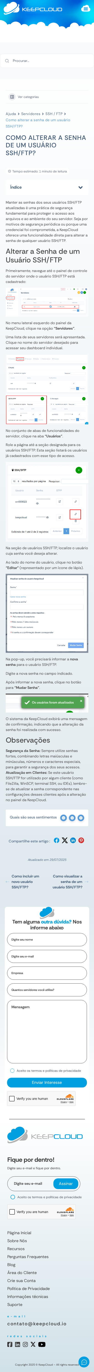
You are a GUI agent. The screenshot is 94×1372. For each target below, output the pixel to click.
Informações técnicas (27, 1296)
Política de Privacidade (28, 1288)
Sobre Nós (17, 1241)
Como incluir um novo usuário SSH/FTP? (25, 882)
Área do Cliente (22, 1272)
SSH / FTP (54, 113)
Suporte (14, 1304)
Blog (11, 1264)
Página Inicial (19, 1233)
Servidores (31, 113)
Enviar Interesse (47, 1082)
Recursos (16, 1248)
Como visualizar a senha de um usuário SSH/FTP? (67, 882)
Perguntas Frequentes (28, 1256)
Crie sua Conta (21, 1280)
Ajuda (11, 113)
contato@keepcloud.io (37, 1324)
